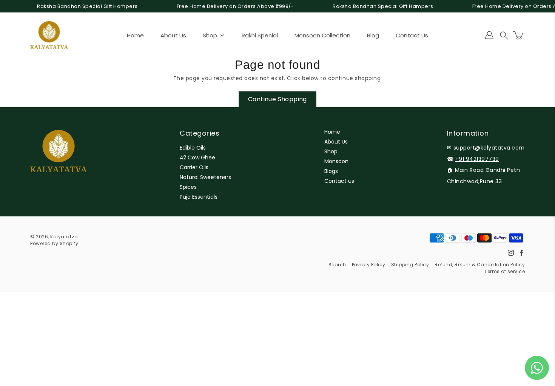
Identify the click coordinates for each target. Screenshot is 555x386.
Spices (188, 187)
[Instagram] (510, 253)
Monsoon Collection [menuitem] (322, 35)
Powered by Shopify (54, 243)
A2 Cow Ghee (197, 157)
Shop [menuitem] (210, 35)
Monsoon (336, 161)
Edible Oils (193, 147)
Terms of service (504, 271)
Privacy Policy (368, 264)
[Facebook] (521, 253)
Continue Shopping (277, 99)
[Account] (489, 35)
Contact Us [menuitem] (412, 35)
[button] (504, 35)
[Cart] (519, 35)
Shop (331, 151)
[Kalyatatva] (49, 35)
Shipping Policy (410, 264)
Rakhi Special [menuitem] (260, 35)
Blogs (331, 171)
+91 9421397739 (477, 159)
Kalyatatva (64, 236)
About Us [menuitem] (173, 35)
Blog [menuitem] (373, 35)
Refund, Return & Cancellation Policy (480, 264)
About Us (336, 141)
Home (332, 132)
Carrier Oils (194, 167)
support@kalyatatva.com (489, 147)
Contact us (339, 181)
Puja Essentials (198, 197)
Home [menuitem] (135, 35)
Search (337, 264)
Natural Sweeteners (205, 177)
